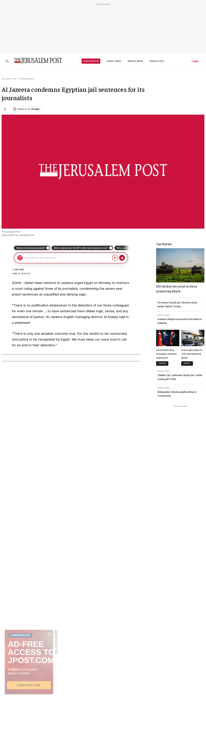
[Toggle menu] (7, 61)
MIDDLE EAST (157, 61)
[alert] (29, 700)
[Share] (5, 109)
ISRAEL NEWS (114, 61)
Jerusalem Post (9, 78)
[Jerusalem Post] (36, 61)
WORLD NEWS (135, 61)
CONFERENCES (91, 61)
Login (195, 61)
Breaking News (27, 78)
